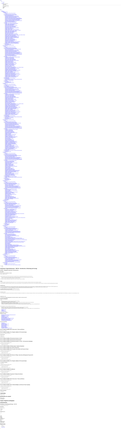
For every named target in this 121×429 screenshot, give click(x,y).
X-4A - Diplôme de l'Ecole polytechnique (9, 86)
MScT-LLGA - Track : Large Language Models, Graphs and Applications (12, 19)
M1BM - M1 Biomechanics (8, 189)
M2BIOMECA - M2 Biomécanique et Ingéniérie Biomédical (11, 136)
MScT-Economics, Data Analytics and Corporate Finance (7, 319)
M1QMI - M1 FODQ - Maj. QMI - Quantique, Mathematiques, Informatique (13, 30)
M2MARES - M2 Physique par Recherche (9, 140)
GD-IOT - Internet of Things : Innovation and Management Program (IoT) (12, 232)
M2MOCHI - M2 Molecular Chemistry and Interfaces (10, 171)
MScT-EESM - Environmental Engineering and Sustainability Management (12, 186)
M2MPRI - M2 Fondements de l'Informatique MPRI (10, 143)
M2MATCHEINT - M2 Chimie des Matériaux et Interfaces (11, 141)
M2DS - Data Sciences (7, 195)
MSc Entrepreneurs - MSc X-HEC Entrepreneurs (10, 115)
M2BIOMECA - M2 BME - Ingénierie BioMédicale (10, 64)
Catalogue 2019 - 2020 (5, 225)
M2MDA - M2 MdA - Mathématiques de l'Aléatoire (10, 197)
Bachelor (5, 12)
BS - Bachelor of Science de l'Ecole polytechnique (10, 181)
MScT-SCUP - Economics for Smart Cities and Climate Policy (11, 207)
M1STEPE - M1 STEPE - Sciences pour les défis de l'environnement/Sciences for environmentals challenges (16, 239)
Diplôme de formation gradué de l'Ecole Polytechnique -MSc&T (10, 48)
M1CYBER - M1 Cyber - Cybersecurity (9, 210)
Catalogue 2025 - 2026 (5, 45)
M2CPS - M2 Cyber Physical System (9, 165)
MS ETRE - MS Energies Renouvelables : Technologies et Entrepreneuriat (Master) (13, 150)
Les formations (3, 11)
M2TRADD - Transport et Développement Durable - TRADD (11, 252)
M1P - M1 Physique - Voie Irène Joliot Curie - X (10, 215)
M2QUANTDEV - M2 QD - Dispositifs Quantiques (10, 74)
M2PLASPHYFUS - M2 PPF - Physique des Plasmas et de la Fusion (12, 110)
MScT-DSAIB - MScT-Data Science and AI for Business (11, 51)
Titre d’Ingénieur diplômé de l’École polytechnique (7, 320)
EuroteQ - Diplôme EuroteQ (8, 44)
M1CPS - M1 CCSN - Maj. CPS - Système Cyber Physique (11, 25)
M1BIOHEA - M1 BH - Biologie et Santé (9, 57)
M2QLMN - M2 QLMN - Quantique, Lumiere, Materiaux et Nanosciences (12, 41)
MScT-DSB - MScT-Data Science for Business (10, 125)
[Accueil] (1, 0)
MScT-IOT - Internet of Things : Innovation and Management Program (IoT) (13, 187)
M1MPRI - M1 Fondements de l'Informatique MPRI (10, 134)
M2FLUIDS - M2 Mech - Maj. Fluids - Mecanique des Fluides (11, 34)
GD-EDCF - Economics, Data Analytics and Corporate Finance (11, 230)
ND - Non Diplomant (7, 178)
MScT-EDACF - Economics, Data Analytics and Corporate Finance (12, 185)
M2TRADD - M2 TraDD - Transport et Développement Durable (11, 76)
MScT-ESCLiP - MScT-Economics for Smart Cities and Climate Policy (12, 91)
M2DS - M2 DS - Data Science (8, 102)
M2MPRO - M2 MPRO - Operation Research (9, 221)
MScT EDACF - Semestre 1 (4, 324)
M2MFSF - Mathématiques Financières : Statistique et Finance (11, 246)
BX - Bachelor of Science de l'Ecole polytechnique (10, 46)
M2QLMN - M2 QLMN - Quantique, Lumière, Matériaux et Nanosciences (12, 111)
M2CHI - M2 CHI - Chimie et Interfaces (9, 32)
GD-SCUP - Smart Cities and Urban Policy (9, 261)
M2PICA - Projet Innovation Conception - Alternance (10, 249)
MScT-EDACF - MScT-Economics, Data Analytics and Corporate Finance (12, 17)
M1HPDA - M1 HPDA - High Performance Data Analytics (11, 211)
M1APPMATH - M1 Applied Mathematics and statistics (10, 160)
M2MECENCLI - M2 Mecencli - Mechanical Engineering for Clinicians (12, 170)
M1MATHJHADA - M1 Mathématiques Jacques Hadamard (11, 132)
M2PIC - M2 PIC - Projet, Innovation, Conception (10, 72)
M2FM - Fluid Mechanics (7, 243)
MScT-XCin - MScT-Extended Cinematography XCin (10, 22)
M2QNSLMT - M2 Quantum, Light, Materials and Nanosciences (11, 173)
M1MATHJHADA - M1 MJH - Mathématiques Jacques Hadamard (12, 60)
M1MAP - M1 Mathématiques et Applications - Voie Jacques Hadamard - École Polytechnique (14, 213)
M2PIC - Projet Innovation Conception (9, 198)
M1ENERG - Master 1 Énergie (8, 191)
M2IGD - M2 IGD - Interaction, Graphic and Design (10, 220)
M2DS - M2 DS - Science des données (9, 33)
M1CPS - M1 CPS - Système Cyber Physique (9, 58)
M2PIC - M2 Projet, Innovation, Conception (9, 145)
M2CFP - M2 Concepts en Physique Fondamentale (10, 137)
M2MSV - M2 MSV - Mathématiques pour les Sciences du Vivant (11, 37)
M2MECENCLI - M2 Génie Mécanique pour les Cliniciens (11, 142)
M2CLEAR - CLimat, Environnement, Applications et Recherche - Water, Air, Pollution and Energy (15, 217)
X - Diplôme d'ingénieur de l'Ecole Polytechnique (10, 263)
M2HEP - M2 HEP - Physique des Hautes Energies (10, 35)
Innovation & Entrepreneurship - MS (5, 325)
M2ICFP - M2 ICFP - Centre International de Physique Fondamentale (12, 68)
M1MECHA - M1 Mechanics (8, 163)
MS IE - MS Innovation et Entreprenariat (9, 117)
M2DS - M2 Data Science (7, 138)
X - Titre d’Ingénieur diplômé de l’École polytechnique (10, 14)
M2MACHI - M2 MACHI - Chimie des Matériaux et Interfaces (11, 105)
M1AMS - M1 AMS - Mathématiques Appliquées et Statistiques (11, 23)
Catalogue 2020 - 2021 (5, 200)
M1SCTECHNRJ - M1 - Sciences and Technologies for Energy (11, 216)
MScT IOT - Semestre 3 (4, 326)
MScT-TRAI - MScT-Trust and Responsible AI (10, 54)
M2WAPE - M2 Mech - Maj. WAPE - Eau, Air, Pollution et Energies (12, 43)
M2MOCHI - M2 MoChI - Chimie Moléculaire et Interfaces (11, 107)
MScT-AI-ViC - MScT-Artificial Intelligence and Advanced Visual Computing (13, 87)
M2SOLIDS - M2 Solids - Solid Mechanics (9, 174)
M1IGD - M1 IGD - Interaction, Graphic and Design (10, 212)
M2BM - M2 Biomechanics (8, 193)
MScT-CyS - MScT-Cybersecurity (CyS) (9, 15)
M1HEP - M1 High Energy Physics (8, 162)
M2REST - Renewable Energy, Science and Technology (11, 176)
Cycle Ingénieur (5, 13)
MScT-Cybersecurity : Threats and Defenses (6, 318)
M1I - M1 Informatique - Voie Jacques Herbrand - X (10, 237)
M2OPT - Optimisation (7, 248)
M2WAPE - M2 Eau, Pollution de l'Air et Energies (10, 149)
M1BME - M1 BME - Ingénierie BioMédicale (9, 24)
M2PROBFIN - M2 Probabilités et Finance (9, 146)
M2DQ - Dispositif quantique (8, 242)
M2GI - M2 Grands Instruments (8, 139)
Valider (3, 7)
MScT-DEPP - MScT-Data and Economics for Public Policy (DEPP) (12, 16)
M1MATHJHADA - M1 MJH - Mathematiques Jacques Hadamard (12, 27)
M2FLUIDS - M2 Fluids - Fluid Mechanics (9, 196)
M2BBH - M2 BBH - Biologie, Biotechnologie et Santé (10, 31)
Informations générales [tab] (4, 309)
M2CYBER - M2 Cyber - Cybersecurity (9, 218)
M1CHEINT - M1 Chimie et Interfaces (9, 130)
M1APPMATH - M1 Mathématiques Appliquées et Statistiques (11, 129)
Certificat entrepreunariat (4, 323)
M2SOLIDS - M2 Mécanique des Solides (9, 148)
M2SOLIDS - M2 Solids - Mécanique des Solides (10, 113)
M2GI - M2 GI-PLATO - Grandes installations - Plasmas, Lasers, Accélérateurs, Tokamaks (14, 67)
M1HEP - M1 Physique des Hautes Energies (9, 131)
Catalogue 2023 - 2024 (5, 119)
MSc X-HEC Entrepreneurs (4, 317)
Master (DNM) (5, 56)
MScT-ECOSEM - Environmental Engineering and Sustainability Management (13, 205)
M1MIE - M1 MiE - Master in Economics (9, 192)
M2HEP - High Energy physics (8, 244)
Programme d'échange (6, 81)
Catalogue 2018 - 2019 (5, 254)
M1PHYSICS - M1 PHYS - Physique (9, 62)
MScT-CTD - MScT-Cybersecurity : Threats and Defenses (11, 123)
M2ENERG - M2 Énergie (7, 167)
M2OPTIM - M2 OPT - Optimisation (9, 109)
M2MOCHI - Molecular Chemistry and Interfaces (10, 247)
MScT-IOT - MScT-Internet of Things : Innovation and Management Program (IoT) (13, 53)
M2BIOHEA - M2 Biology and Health (9, 164)
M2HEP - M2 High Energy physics (8, 168)
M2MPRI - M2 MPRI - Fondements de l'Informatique (10, 70)
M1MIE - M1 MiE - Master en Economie (9, 28)
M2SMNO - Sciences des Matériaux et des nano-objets (10, 251)
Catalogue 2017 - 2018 (5, 262)
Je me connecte (4, 4)
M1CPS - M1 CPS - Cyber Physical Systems (9, 161)
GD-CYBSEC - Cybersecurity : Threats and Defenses (10, 229)
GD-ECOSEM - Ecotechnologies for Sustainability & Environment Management (13, 259)
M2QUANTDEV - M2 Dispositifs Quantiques (10, 147)
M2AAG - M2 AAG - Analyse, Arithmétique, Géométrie (11, 63)
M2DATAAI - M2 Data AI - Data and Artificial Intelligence (11, 166)
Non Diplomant (5, 80)
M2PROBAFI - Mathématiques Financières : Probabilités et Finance (12, 250)
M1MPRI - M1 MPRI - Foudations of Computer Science (11, 214)
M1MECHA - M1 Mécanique (8, 133)
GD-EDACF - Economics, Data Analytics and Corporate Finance (11, 260)
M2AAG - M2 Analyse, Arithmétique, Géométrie (10, 135)
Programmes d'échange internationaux (5, 315)
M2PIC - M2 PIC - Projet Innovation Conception (10, 39)
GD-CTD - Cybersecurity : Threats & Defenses (10, 258)
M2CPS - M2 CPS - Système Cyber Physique (9, 65)
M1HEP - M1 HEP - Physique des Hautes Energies (10, 26)
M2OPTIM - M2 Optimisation (8, 144)
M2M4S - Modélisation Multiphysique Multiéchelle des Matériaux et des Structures (13, 245)
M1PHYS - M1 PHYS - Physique (8, 29)
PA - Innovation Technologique (5, 327)
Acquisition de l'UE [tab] (3, 310)
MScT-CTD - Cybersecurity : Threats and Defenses (10, 184)
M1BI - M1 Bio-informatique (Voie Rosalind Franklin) (10, 234)
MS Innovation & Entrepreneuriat (5, 316)
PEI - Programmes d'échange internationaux (9, 82)
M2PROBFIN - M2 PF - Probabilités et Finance (10, 40)
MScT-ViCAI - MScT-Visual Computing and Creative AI (11, 21)
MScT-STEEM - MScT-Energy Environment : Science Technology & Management (13, 20)
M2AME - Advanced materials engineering (9, 240)
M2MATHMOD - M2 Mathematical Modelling (10, 169)
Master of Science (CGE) (6, 77)
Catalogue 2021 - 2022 (5, 180)
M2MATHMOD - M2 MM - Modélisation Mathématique (11, 36)
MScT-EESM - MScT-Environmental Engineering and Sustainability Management (13, 18)
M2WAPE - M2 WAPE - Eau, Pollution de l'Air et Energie (11, 114)
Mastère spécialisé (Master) (6, 78)
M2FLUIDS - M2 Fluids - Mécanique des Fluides (10, 66)
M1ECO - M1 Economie (7, 236)
